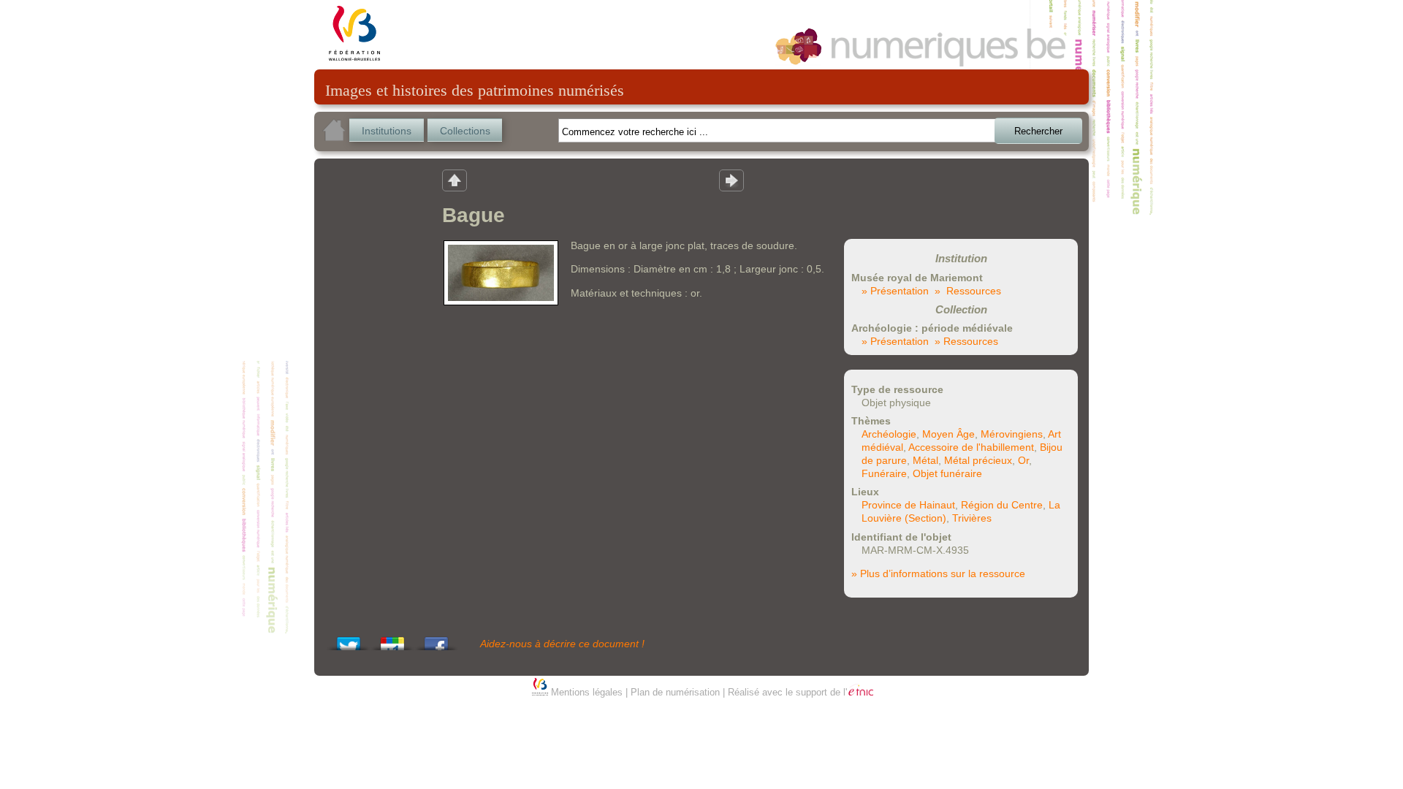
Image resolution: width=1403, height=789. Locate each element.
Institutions (386, 131)
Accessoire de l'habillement (971, 447)
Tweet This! (348, 639)
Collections (465, 131)
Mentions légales (587, 692)
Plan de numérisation (675, 692)
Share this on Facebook (436, 639)
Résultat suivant (731, 179)
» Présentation (895, 291)
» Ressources (968, 291)
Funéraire (884, 473)
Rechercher (1038, 131)
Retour (454, 179)
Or (1023, 460)
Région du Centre (1002, 505)
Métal (925, 460)
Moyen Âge (948, 434)
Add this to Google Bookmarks (392, 639)
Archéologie (889, 434)
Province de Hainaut (908, 505)
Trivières (972, 518)
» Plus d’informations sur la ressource (938, 573)
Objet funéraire (947, 473)
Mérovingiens (1012, 434)
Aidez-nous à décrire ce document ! (562, 643)
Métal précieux (978, 460)
